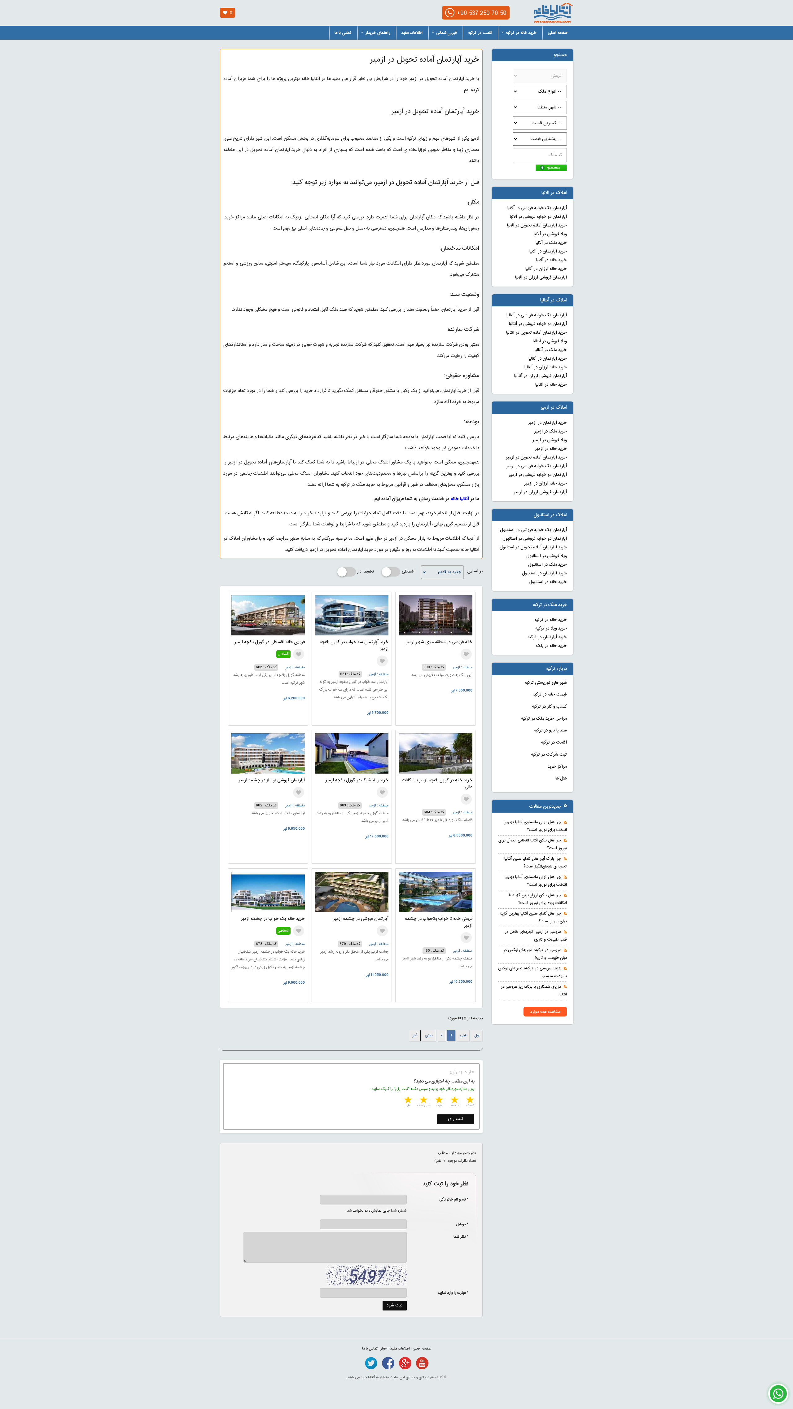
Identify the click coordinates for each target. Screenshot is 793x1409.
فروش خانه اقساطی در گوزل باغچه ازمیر (269, 642)
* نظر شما (457, 1236)
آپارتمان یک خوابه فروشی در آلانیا (537, 208)
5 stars (407, 1100)
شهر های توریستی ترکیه (546, 683)
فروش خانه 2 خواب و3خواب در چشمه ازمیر (438, 922)
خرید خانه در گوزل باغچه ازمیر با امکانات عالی (437, 783)
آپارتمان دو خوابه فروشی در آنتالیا (538, 324)
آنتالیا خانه (460, 499)
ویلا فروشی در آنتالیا (550, 341)
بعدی (429, 1035)
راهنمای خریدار (377, 33)
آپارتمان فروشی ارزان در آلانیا (541, 278)
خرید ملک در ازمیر (550, 432)
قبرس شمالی (446, 33)
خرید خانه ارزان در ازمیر (545, 484)
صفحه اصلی (557, 33)
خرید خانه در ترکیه (521, 33)
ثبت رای (455, 1119)
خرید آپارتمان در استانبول (544, 573)
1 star (469, 1100)
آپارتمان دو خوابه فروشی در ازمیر (538, 475)
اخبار (384, 1348)
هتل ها (561, 779)
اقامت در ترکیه (480, 33)
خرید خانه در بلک (551, 646)
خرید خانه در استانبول (548, 582)
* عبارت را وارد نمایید (453, 1292)
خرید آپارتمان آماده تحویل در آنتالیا (536, 333)
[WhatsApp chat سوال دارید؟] (778, 1397)
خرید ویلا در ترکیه (551, 629)
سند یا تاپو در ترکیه (550, 730)
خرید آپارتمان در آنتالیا (547, 359)
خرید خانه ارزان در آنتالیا (545, 367)
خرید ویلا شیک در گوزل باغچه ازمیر (357, 780)
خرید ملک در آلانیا (551, 243)
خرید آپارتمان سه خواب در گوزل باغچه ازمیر (354, 645)
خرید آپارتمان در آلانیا (548, 252)
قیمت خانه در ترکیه (549, 695)
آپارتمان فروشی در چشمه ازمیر (360, 919)
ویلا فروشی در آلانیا (550, 234)
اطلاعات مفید (412, 33)
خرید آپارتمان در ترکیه (547, 637)
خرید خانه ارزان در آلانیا (546, 269)
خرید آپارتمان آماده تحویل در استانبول (533, 547)
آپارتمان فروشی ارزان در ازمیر (540, 492)
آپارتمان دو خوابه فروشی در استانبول (534, 539)
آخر (414, 1035)
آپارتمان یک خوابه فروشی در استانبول (533, 530)
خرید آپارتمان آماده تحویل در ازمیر (536, 458)
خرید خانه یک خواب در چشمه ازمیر (273, 919)
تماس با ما (343, 33)
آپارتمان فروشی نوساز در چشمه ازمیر (272, 780)
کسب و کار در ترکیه (549, 707)
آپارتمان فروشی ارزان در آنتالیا (540, 376)
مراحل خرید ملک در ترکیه (544, 719)
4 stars (423, 1100)
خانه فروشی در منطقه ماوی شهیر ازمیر (439, 642)
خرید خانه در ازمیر (551, 449)
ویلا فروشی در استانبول (546, 556)
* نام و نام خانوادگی (450, 1199)
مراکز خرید (557, 767)
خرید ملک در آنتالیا (551, 350)
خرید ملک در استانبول (547, 565)
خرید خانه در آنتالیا (551, 385)
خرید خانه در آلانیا (551, 260)
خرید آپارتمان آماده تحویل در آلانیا (537, 226)
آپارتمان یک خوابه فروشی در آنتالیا (536, 315)
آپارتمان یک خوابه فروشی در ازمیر (536, 466)
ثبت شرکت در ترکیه (549, 755)
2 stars (454, 1100)
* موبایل (458, 1224)
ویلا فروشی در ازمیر (549, 440)
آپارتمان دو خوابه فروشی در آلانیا (538, 217)
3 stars (438, 1100)
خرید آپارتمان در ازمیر (547, 423)
